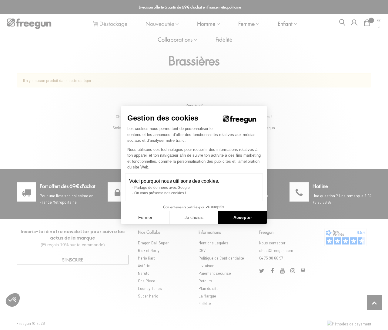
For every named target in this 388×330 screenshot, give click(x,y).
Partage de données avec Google (162, 187)
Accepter (242, 217)
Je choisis (194, 217)
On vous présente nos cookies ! (160, 193)
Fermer (145, 217)
